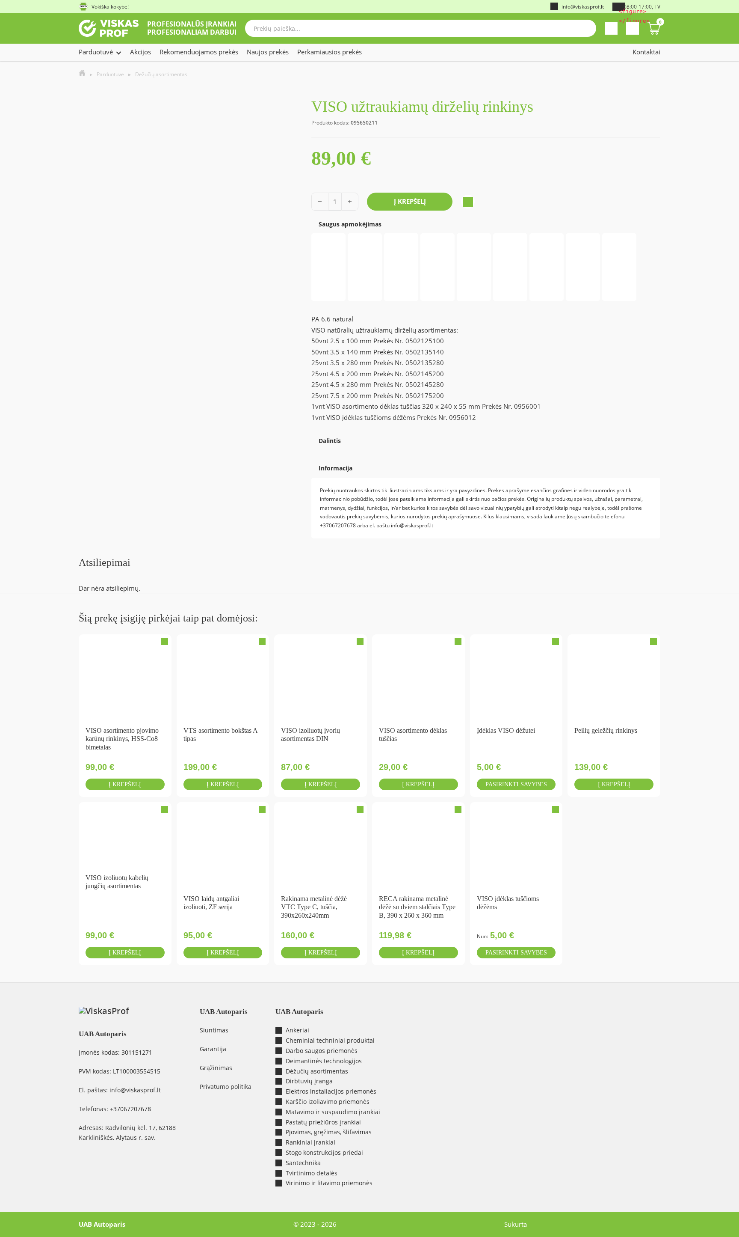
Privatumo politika (225, 1086)
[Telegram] (322, 450)
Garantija (213, 1049)
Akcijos (140, 52)
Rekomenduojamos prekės (199, 52)
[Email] (315, 450)
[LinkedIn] (326, 450)
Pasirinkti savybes (516, 784)
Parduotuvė (96, 52)
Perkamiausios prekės (329, 52)
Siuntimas (214, 1030)
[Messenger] (314, 450)
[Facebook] (312, 450)
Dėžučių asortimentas (161, 74)
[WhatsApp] (319, 450)
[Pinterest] (324, 450)
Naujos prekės (268, 52)
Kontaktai (646, 52)
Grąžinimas (216, 1068)
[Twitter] (317, 450)
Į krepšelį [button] (125, 784)
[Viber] (321, 450)
